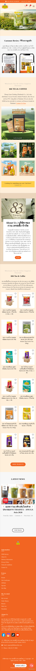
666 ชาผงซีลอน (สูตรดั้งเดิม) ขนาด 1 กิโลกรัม (26, 397)
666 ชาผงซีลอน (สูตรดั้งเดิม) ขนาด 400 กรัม (9, 368)
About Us (3, 557)
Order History (5, 601)
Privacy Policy (5, 562)
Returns (3, 603)
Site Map (3, 588)
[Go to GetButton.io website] (32, 669)
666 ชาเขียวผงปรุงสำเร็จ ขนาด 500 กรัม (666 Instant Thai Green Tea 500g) (26, 340)
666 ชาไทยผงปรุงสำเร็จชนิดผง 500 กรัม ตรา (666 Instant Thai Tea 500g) (9, 425)
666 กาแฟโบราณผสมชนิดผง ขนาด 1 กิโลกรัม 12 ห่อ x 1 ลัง (9, 312)
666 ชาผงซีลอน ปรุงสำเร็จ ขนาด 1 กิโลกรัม (27, 424)
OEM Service (4, 554)
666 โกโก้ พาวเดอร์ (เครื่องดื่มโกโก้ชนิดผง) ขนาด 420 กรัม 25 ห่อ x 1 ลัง (26, 369)
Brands (3, 577)
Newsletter (4, 609)
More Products (18, 464)
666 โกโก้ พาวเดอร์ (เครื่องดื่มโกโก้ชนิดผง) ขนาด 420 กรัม (9, 453)
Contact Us (18, 185)
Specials (3, 585)
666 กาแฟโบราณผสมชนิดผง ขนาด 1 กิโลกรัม (26, 311)
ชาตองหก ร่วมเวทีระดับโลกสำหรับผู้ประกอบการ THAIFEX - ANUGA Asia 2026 (18, 510)
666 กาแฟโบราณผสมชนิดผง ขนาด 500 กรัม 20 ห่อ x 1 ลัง (9, 398)
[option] (9, 64)
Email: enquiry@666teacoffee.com (13, 645)
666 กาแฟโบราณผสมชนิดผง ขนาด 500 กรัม (9, 338)
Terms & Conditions (6, 565)
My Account (4, 598)
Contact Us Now (21, 103)
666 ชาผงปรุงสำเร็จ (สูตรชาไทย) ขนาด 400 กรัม (26, 452)
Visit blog (18, 530)
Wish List (3, 606)
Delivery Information (7, 559)
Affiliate (3, 583)
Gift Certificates (5, 580)
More (18, 257)
